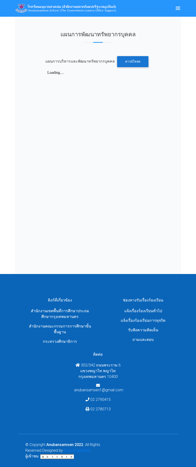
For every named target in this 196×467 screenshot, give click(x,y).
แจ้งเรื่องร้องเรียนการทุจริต (143, 320)
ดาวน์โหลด (132, 61)
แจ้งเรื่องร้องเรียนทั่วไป (143, 311)
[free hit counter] (57, 456)
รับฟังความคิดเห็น (143, 330)
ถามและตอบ (143, 339)
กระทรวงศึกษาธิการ (60, 341)
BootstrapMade (77, 450)
